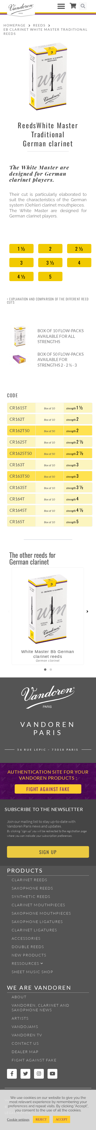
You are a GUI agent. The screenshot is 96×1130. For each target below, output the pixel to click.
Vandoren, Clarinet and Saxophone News (40, 1007)
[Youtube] (52, 1074)
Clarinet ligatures (34, 930)
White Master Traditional (54, 129)
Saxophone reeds (32, 888)
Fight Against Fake (34, 1060)
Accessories (26, 938)
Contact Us (25, 1043)
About (19, 997)
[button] (61, 6)
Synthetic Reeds (31, 896)
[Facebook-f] (12, 1074)
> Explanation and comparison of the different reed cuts (48, 300)
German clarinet (48, 143)
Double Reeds (28, 946)
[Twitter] (25, 1074)
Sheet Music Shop (32, 971)
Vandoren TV (27, 1035)
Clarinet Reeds (29, 879)
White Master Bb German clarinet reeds (47, 654)
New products (29, 955)
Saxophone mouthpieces (41, 913)
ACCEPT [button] (61, 1119)
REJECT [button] (41, 1119)
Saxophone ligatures (37, 921)
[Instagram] (39, 1074)
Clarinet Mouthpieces (38, 905)
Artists (20, 1018)
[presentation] (8, 611)
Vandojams (25, 1026)
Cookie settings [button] (18, 1119)
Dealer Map (25, 1051)
